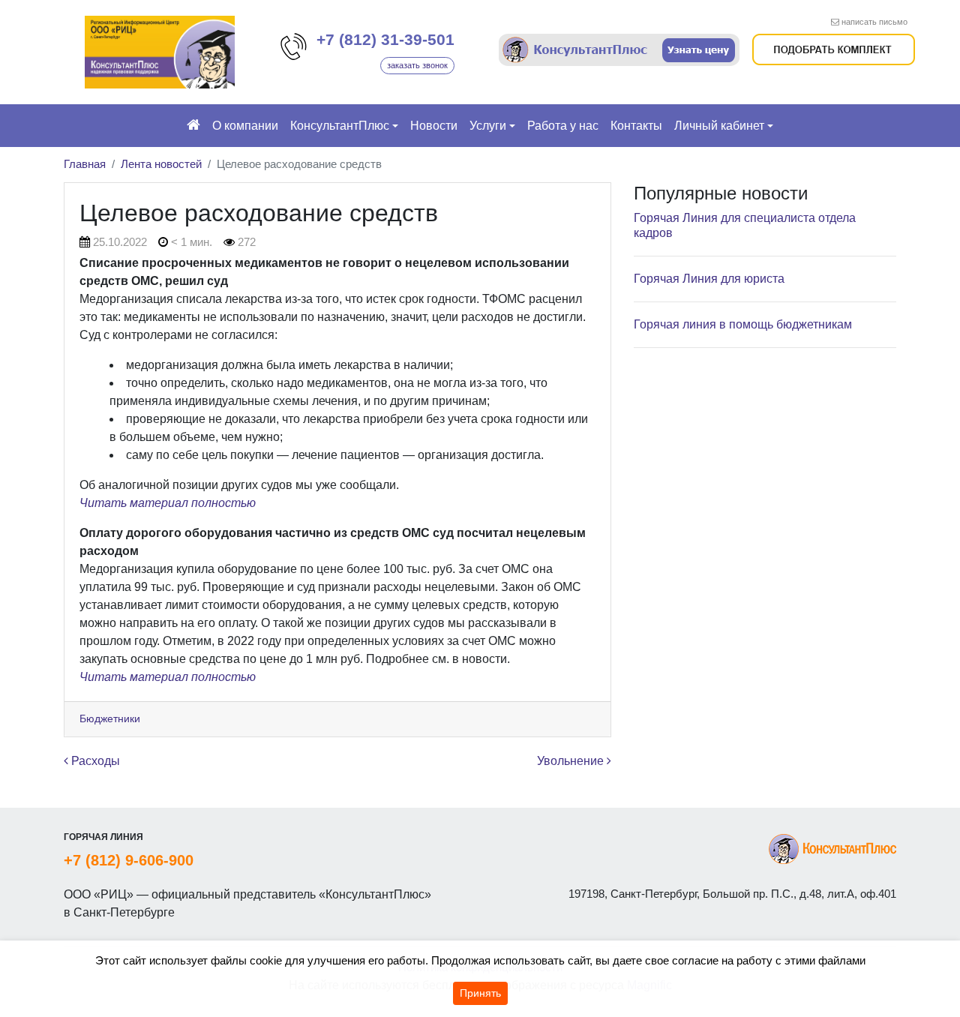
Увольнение (572, 760)
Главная (85, 164)
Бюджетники (110, 718)
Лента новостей (161, 164)
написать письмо (875, 21)
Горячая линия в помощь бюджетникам (743, 324)
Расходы (94, 760)
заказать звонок (417, 65)
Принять (480, 993)
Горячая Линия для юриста (709, 278)
